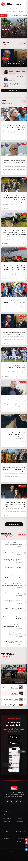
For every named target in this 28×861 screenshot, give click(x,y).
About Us (7, 811)
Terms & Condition (7, 818)
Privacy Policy (7, 821)
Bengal (20, 814)
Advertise (7, 835)
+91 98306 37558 (20, 831)
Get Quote (6, 838)
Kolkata (20, 811)
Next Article (13, 90)
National (20, 818)
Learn (7, 831)
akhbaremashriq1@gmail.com (20, 835)
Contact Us (6, 814)
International (20, 821)
